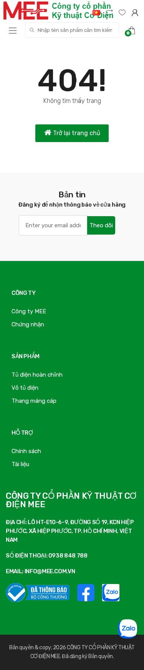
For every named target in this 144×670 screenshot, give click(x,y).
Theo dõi (101, 225)
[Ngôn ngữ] (96, 12)
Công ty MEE (29, 311)
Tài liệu (20, 464)
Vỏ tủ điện (25, 387)
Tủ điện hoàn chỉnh (37, 374)
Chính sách (26, 451)
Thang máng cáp (34, 400)
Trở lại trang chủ (75, 133)
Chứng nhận (28, 324)
